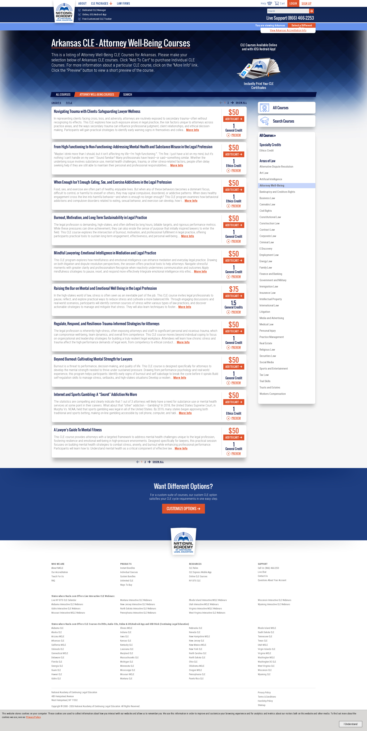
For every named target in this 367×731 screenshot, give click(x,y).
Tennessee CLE (265, 636)
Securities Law (268, 356)
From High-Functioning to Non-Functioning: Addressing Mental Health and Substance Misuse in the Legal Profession (133, 146)
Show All (241, 103)
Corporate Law (268, 236)
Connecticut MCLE (59, 653)
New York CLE (195, 649)
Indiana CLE (125, 632)
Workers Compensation (273, 394)
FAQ (53, 580)
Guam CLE (56, 670)
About (82, 3)
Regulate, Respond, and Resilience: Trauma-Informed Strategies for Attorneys (106, 323)
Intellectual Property (271, 299)
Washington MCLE (266, 657)
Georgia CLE (57, 666)
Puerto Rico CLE (196, 678)
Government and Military (273, 280)
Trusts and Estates (270, 387)
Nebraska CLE (195, 628)
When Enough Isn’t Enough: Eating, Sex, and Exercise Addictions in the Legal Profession (113, 182)
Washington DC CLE (267, 661)
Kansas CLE (125, 640)
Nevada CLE (194, 632)
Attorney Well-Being (272, 185)
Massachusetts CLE (129, 657)
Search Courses (283, 121)
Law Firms (123, 3)
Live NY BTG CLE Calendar (63, 600)
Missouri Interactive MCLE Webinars (68, 612)
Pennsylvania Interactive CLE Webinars (138, 612)
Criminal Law (267, 242)
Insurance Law (268, 293)
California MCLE (58, 645)
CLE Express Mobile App (200, 572)
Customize (181, 508)
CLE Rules (193, 568)
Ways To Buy (126, 585)
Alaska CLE (56, 632)
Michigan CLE (126, 661)
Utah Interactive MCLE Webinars (204, 604)
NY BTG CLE (195, 580)
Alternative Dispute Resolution (276, 166)
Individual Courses (129, 572)
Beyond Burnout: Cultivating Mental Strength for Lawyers (93, 359)
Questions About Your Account (272, 580)
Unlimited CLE (126, 580)
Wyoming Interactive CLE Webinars (274, 604)
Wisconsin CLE (265, 670)
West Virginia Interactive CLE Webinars (207, 612)
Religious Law (267, 349)
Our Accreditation (59, 572)
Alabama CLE (57, 628)
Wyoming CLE (264, 674)
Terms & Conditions (267, 696)
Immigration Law (269, 286)
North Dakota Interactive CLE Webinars (138, 608)
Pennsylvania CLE (197, 674)
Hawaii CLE (56, 674)
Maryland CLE (126, 653)
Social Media (267, 362)
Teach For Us (57, 576)
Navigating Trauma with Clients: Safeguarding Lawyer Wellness (97, 111)
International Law (269, 305)
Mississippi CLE (127, 670)
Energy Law (266, 261)
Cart (282, 3)
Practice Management (272, 337)
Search (127, 94)
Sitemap (261, 705)
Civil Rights (266, 210)
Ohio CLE (193, 661)
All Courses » (268, 135)
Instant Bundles (127, 568)
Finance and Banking (271, 274)
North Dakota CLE (197, 657)
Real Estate (266, 343)
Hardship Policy (265, 701)
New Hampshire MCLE (199, 636)
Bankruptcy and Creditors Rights (277, 192)
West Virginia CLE (266, 666)
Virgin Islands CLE (266, 649)
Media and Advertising (272, 318)
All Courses (63, 94)
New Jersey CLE (196, 640)
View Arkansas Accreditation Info (288, 30)
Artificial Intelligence (271, 179)
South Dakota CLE (266, 632)
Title (69, 103)
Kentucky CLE (126, 645)
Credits (56, 103)
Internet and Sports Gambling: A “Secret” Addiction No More (95, 394)
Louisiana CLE (126, 649)
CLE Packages (99, 3)
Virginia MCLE (264, 653)
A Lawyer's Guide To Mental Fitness (78, 429)
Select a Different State (301, 27)
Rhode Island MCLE (267, 628)
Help (263, 3)
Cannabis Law (267, 204)
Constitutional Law (270, 217)
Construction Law (270, 223)
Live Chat (262, 572)
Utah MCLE (263, 645)
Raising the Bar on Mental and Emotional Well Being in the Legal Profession (105, 288)
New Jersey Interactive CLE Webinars (137, 604)
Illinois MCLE (126, 628)
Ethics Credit (267, 150)
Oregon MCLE (195, 670)
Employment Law (269, 255)
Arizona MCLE (57, 636)
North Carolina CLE (197, 653)
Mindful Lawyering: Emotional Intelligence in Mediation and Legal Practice (105, 253)
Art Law (264, 173)
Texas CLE (262, 640)
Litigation (265, 311)
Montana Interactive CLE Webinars (136, 600)
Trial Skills (265, 381)
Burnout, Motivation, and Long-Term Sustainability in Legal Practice (100, 217)
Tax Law (264, 375)
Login (293, 3)
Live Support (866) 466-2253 (290, 18)
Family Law (266, 267)
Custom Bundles (128, 576)
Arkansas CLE (57, 640)
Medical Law (267, 324)
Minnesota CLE (127, 666)
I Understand (350, 724)
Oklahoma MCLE (196, 666)
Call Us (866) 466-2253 (268, 568)
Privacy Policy (33, 717)
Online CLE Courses (198, 576)
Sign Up (307, 3)
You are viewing (270, 25)
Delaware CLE (57, 657)
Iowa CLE (124, 636)
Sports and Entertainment (274, 368)
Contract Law (267, 229)
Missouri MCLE (127, 674)
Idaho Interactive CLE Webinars (65, 608)
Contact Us (263, 576)
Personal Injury (268, 330)
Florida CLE (56, 661)
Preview (236, 135)
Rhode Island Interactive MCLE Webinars (208, 600)
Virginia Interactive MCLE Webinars (205, 608)
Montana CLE (126, 678)
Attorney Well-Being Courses (97, 94)
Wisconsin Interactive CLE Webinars (274, 600)
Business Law (267, 198)
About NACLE (57, 568)
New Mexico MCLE (197, 645)
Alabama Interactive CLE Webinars (67, 604)
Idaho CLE (56, 678)
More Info (192, 130)
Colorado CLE (57, 649)
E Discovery (266, 248)
